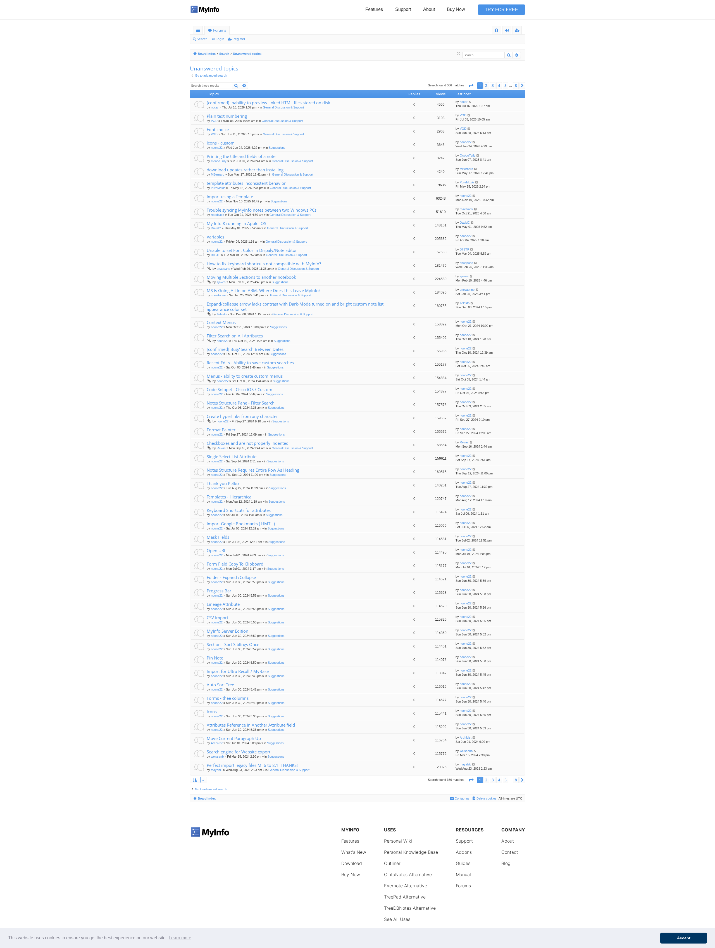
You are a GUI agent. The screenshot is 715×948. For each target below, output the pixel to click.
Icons (212, 711)
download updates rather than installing (245, 169)
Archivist (217, 743)
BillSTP (215, 255)
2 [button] (486, 85)
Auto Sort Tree (220, 684)
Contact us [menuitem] (462, 798)
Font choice (218, 129)
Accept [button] (683, 938)
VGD (214, 120)
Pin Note (215, 658)
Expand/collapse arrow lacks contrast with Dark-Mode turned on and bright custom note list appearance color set (295, 306)
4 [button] (499, 85)
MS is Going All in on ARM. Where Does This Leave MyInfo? (263, 290)
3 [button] (493, 85)
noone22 (217, 147)
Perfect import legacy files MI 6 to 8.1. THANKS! (252, 765)
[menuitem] (496, 30)
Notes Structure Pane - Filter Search (241, 403)
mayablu (216, 770)
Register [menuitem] (518, 31)
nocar (215, 107)
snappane (223, 268)
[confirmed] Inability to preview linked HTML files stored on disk (268, 102)
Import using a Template (230, 196)
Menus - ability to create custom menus (245, 376)
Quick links (199, 31)
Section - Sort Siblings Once (233, 644)
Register (238, 39)
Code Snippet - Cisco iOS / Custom (239, 389)
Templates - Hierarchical (229, 497)
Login (220, 39)
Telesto (222, 314)
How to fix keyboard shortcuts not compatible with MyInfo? (264, 263)
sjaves (221, 282)
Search (202, 39)
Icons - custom (221, 143)
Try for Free (501, 9)
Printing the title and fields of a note (241, 156)
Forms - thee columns (228, 698)
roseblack (217, 214)
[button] (471, 85)
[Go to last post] (470, 102)
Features (374, 9)
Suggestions (277, 147)
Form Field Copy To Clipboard (235, 564)
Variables (215, 237)
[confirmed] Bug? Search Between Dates (245, 349)
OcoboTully (219, 161)
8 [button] (516, 85)
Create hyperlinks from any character (242, 416)
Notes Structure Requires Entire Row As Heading (253, 470)
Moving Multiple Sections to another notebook (251, 277)
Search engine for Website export (238, 752)
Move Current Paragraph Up (234, 738)
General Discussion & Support (283, 107)
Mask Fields (218, 537)
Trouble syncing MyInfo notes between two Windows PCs (261, 210)
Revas (221, 448)
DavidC (216, 228)
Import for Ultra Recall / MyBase (238, 671)
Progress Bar (219, 591)
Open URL (216, 550)
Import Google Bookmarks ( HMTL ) (241, 523)
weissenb (217, 756)
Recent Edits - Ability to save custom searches (250, 362)
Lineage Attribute (223, 604)
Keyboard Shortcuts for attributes (239, 510)
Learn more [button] (180, 937)
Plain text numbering (227, 116)
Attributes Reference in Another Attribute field (251, 725)
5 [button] (505, 85)
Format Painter (221, 429)
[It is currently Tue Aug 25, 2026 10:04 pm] (458, 54)
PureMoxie (218, 188)
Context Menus (221, 322)
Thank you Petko (223, 483)
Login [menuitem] (508, 31)
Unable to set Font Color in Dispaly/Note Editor (252, 250)
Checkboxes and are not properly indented (248, 443)
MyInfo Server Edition (227, 631)
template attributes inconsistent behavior (246, 183)
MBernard (217, 174)
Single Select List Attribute (231, 456)
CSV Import (217, 617)
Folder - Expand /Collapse (231, 577)
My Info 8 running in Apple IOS (236, 223)
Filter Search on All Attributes (235, 336)
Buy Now (456, 9)
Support (403, 9)
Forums (219, 30)
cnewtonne (218, 295)
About (429, 9)
